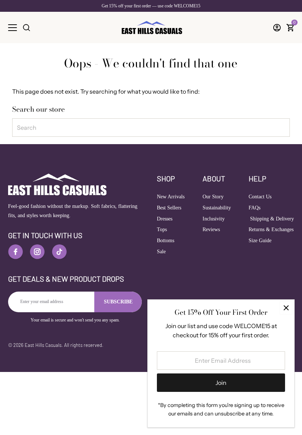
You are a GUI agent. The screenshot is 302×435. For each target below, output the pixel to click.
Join (220, 382)
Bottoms (165, 240)
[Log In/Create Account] (277, 27)
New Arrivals (171, 196)
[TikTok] (59, 251)
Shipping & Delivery (271, 219)
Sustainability (217, 207)
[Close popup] (286, 308)
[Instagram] (37, 251)
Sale (161, 251)
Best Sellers (169, 207)
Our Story (213, 196)
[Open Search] (26, 27)
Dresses (164, 219)
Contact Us (260, 196)
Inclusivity (214, 219)
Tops (162, 229)
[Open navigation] (12, 27)
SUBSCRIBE (118, 301)
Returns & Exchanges (271, 229)
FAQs (254, 207)
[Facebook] (15, 251)
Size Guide (260, 240)
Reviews (211, 229)
